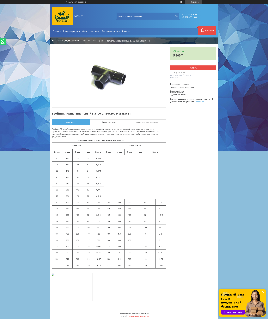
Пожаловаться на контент (139, 316)
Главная (57, 31)
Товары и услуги (70, 31)
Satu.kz (146, 313)
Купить (193, 68)
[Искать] (176, 16)
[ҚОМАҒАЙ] (62, 16)
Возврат (126, 31)
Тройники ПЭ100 (88, 41)
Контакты (94, 31)
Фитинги (75, 41)
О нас (85, 31)
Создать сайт (71, 2)
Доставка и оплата (110, 31)
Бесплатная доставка (179, 84)
